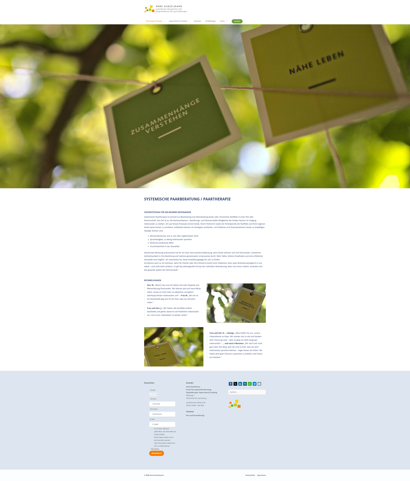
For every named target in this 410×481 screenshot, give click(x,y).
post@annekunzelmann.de (195, 403)
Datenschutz (250, 475)
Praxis (222, 21)
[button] (230, 384)
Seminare (197, 21)
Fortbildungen (210, 21)
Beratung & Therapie (154, 21)
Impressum (261, 475)
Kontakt (237, 21)
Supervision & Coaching (178, 21)
